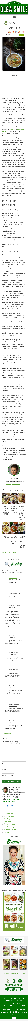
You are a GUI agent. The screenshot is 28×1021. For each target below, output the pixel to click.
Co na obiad (7, 821)
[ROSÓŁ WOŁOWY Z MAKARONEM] (6, 504)
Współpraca (10, 1003)
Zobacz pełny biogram (13, 484)
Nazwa (4, 763)
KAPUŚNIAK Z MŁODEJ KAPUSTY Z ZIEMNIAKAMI (21, 541)
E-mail (4, 769)
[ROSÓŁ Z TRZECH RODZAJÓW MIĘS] (14, 504)
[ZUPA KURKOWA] (6, 533)
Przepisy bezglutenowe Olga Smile (14, 973)
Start (6, 999)
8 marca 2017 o (13, 607)
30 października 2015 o (15, 593)
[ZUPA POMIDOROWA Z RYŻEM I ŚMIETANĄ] (14, 533)
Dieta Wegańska (9, 816)
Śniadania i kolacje (9, 824)
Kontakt (19, 1003)
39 (22, 35)
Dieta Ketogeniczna (10, 813)
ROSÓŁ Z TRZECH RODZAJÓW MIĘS (14, 509)
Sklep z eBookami (20, 1005)
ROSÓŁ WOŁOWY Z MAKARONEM (6, 510)
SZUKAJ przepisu (7, 1005)
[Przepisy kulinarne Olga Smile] (14, 9)
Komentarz (5, 747)
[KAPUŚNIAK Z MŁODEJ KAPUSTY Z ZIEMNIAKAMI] (22, 533)
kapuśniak (13, 129)
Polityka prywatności (17, 999)
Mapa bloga (19, 1001)
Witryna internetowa (7, 775)
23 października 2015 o (15, 580)
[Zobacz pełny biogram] (21, 484)
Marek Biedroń (13, 578)
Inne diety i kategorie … (11, 827)
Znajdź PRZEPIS (9, 832)
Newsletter (9, 1001)
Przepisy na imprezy (10, 829)
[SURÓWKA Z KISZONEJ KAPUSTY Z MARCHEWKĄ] (22, 504)
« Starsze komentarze (7, 733)
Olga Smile (10, 34)
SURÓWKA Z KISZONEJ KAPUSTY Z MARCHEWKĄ (22, 513)
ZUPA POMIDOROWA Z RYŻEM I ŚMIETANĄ (14, 540)
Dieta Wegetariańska (10, 819)
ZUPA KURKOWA (6, 538)
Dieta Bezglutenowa (10, 811)
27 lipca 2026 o (13, 637)
